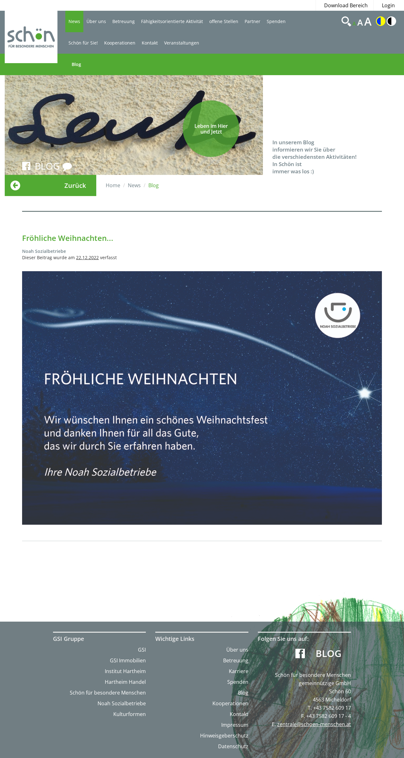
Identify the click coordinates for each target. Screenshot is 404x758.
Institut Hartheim (125, 671)
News (74, 21)
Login (388, 5)
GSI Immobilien (128, 660)
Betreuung (123, 21)
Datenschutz (233, 746)
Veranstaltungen (181, 43)
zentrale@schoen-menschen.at (314, 724)
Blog (76, 64)
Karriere (238, 671)
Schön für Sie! (83, 43)
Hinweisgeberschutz (224, 735)
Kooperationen (119, 43)
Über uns (96, 21)
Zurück (75, 185)
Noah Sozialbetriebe (122, 703)
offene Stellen (223, 21)
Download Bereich (346, 5)
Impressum (234, 724)
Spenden (276, 21)
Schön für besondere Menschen (108, 692)
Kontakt (150, 43)
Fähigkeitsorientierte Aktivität (172, 21)
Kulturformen (129, 714)
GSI (142, 649)
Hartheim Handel (125, 681)
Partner (252, 21)
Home (113, 185)
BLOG (48, 165)
